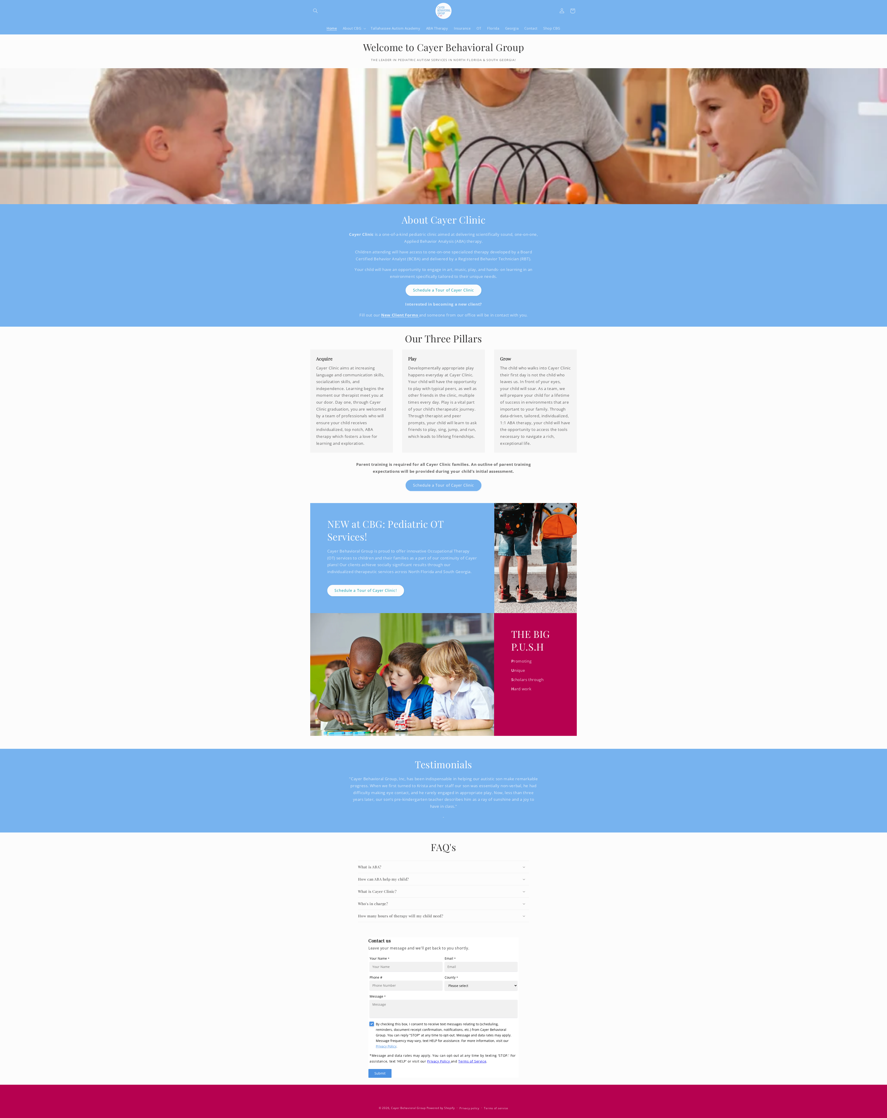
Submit (380, 1073)
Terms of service (496, 1108)
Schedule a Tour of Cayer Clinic (443, 290)
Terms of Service (472, 1061)
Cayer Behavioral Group (408, 1108)
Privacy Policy (386, 1046)
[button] (315, 11)
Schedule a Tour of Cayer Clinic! (365, 590)
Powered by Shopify (441, 1108)
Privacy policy (469, 1108)
